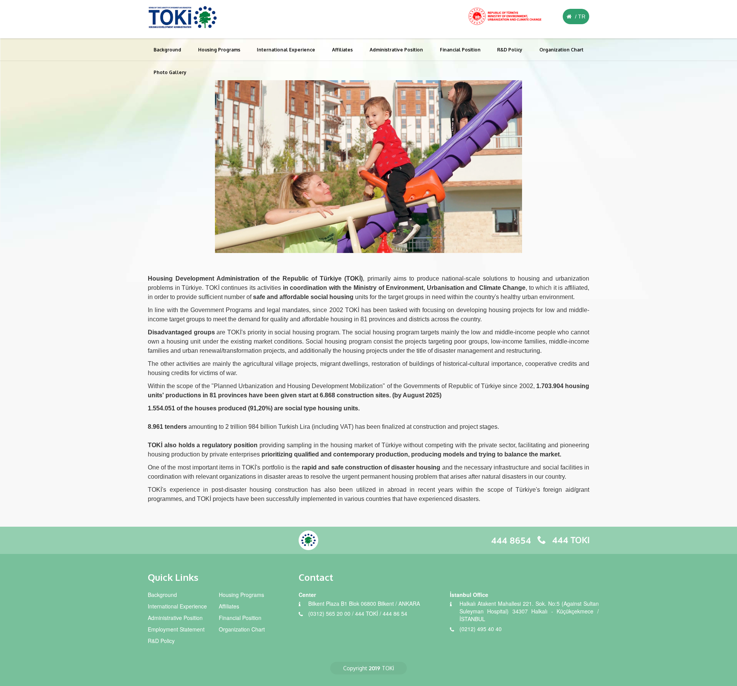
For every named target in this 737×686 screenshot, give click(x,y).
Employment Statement (176, 629)
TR (581, 16)
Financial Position (460, 50)
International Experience (286, 50)
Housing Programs (219, 50)
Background (167, 50)
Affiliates (342, 50)
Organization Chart (561, 50)
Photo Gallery (170, 72)
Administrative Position (396, 50)
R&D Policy (509, 50)
